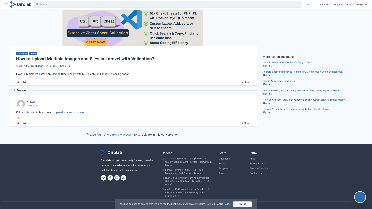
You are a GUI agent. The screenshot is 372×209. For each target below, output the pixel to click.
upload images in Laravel (69, 112)
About (253, 158)
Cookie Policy (223, 203)
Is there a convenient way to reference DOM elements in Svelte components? (303, 71)
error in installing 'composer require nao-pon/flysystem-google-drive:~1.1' (301, 90)
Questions (323, 4)
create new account (120, 134)
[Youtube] (123, 178)
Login (350, 4)
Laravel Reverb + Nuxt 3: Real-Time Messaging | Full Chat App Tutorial (184, 171)
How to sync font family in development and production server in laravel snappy (304, 99)
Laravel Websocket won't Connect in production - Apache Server (296, 109)
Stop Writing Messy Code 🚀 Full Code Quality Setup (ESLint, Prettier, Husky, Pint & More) (188, 162)
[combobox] (168, 4)
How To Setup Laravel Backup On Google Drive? (287, 62)
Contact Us (256, 173)
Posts (310, 4)
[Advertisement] (314, 31)
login (100, 134)
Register (362, 4)
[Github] (117, 178)
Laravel (33, 54)
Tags (221, 173)
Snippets (338, 4)
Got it (242, 203)
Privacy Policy (257, 163)
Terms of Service (259, 168)
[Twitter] (103, 178)
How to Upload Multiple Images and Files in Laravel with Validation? (85, 59)
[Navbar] (6, 4)
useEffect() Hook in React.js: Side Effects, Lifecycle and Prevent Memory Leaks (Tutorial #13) (188, 192)
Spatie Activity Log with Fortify (279, 81)
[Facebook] (110, 178)
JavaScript (22, 54)
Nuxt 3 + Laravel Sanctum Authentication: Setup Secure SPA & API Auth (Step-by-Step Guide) (188, 181)
